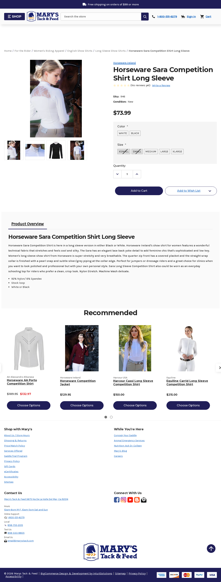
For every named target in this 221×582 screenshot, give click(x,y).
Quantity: (119, 165)
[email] (143, 500)
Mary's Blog (120, 450)
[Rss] (137, 500)
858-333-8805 (16, 532)
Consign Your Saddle (125, 435)
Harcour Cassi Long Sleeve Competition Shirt (133, 382)
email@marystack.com (21, 540)
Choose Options (28, 405)
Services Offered (13, 450)
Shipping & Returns (15, 440)
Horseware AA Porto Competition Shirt (22, 382)
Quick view (28, 348)
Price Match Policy (14, 445)
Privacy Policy (12, 461)
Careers (118, 456)
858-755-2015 (15, 525)
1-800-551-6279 (16, 517)
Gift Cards (9, 466)
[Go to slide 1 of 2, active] (105, 417)
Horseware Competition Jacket (78, 382)
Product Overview (27, 223)
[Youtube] (130, 500)
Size (121, 144)
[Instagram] (123, 500)
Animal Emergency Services (129, 440)
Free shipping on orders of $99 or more (113, 4)
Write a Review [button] (161, 85)
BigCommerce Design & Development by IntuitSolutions (76, 573)
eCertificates (11, 471)
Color (122, 126)
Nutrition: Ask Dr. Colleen (128, 445)
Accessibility (11, 476)
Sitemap (8, 481)
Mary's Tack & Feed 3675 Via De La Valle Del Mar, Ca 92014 (36, 499)
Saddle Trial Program (15, 456)
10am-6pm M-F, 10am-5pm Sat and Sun (26, 509)
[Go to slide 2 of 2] (111, 417)
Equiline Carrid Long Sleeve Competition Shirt (187, 382)
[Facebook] (116, 500)
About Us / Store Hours (17, 435)
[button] (211, 548)
